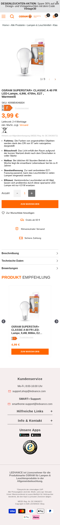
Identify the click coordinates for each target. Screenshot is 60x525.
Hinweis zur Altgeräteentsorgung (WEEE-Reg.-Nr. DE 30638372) (30, 136)
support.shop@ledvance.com (29, 391)
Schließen (57, 2)
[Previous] (49, 79)
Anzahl (6, 193)
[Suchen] (12, 16)
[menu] (3, 16)
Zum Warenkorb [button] (30, 352)
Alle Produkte (18, 25)
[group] (30, 321)
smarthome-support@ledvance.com (32, 404)
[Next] (55, 79)
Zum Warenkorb (30, 204)
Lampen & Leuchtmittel (39, 25)
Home (5, 25)
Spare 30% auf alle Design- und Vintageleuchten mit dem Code (30, 6)
